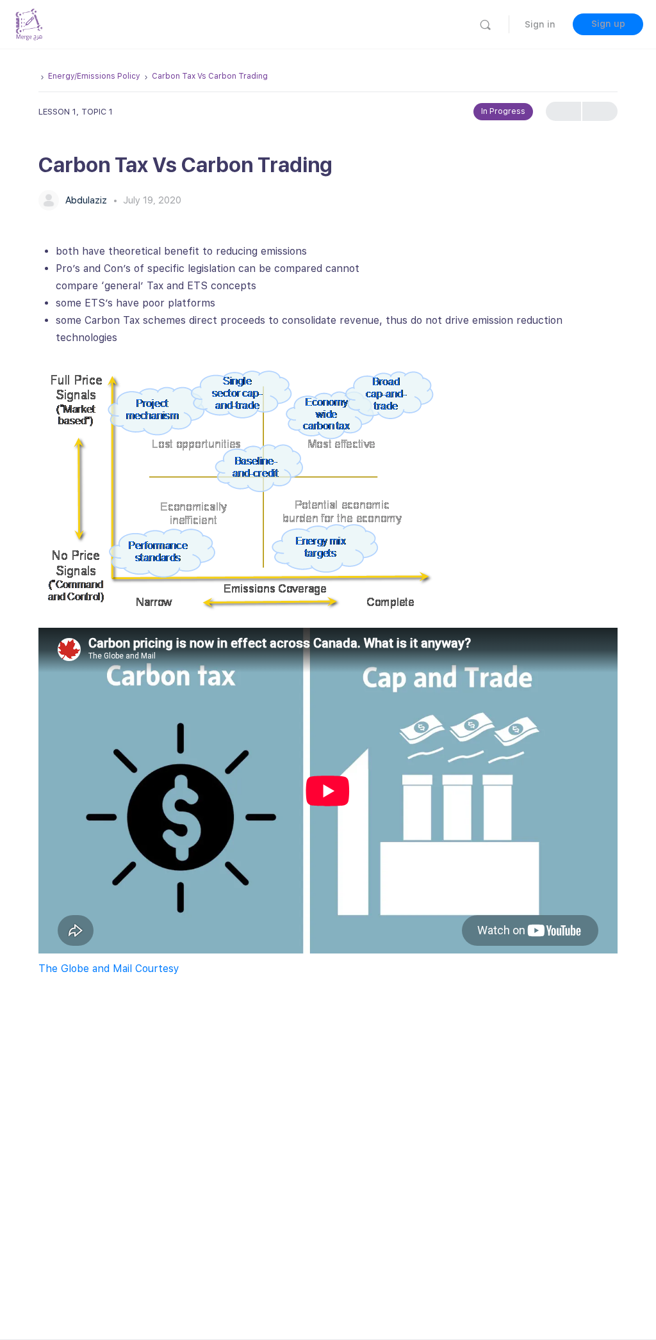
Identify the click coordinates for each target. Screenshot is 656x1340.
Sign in (540, 24)
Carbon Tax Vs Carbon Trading (210, 76)
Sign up (608, 24)
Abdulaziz (87, 200)
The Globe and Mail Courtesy (108, 968)
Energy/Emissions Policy (94, 76)
